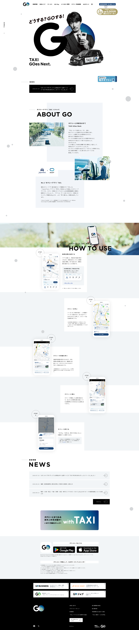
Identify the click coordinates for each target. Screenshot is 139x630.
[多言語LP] (92, 4)
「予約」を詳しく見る (68, 283)
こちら (64, 442)
